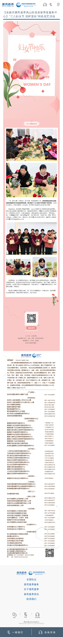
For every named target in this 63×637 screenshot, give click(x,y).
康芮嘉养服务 (31, 584)
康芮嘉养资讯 (31, 594)
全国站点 (32, 579)
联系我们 (32, 599)
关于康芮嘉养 (31, 589)
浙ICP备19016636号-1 (31, 621)
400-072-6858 (52, 5)
